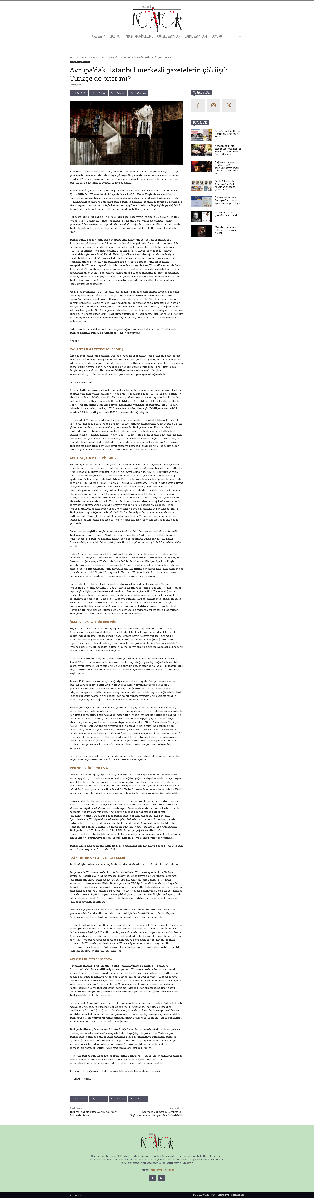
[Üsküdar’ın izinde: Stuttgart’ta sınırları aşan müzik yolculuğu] (201, 201)
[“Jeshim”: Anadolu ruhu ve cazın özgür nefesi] (201, 231)
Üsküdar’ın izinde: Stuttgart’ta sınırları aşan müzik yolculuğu (227, 200)
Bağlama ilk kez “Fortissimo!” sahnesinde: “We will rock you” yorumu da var (227, 168)
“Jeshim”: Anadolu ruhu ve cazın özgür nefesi (226, 230)
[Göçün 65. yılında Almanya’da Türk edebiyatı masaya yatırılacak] (201, 185)
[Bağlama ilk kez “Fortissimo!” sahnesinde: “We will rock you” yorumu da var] (201, 166)
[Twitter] (229, 105)
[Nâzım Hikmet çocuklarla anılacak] (201, 216)
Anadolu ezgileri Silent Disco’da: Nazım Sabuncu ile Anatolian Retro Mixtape (228, 150)
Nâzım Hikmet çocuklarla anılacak (226, 214)
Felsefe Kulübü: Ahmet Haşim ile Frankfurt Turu (228, 134)
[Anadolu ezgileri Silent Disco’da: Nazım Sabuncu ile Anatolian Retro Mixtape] (201, 150)
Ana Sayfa (75, 57)
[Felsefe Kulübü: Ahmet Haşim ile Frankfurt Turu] (201, 135)
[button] (240, 36)
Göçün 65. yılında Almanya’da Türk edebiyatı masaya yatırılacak (225, 185)
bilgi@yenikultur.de (162, 1169)
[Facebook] (198, 105)
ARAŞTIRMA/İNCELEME (93, 57)
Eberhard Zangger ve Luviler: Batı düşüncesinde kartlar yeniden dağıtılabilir (156, 1113)
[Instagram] (213, 105)
